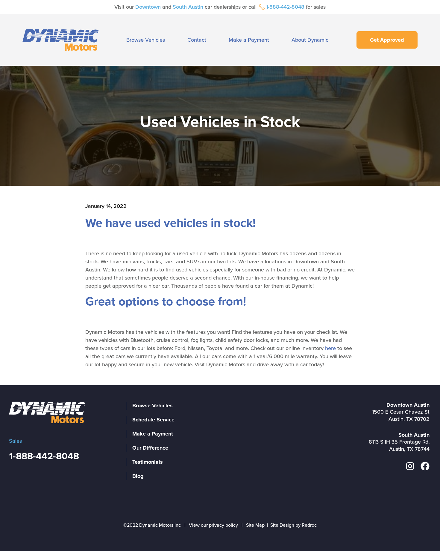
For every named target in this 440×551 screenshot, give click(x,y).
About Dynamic (310, 40)
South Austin (188, 7)
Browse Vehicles (145, 40)
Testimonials (147, 462)
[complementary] (422, 533)
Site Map (255, 525)
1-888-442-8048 (285, 7)
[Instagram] (410, 466)
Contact (196, 40)
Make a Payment (249, 40)
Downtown (148, 7)
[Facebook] (425, 466)
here (330, 348)
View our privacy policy (213, 525)
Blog (138, 476)
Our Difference (150, 448)
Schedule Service (153, 419)
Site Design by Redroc (293, 525)
